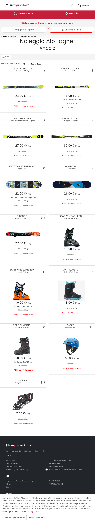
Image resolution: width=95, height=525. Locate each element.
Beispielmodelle (22, 101)
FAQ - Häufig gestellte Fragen (60, 460)
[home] (19, 5)
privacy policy (33, 511)
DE (86, 5)
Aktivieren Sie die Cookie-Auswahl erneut (65, 469)
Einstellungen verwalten (15, 517)
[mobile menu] (7, 5)
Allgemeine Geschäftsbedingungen (20, 481)
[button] (79, 5)
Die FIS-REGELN (54, 481)
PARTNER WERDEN (56, 484)
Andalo (13, 36)
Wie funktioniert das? (14, 466)
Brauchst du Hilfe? (56, 466)
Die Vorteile (10, 460)
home (4, 36)
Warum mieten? (12, 463)
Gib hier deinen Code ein (34, 64)
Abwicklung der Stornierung (17, 469)
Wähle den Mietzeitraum (23, 106)
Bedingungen (54, 463)
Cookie (9, 487)
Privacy (9, 484)
